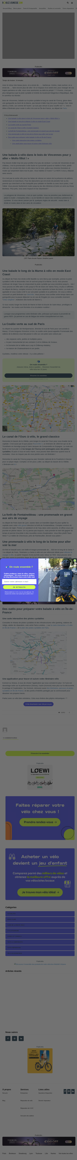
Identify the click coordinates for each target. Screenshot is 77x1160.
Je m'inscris (19, 587)
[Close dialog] (75, 560)
